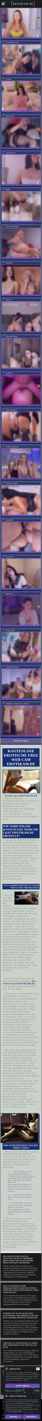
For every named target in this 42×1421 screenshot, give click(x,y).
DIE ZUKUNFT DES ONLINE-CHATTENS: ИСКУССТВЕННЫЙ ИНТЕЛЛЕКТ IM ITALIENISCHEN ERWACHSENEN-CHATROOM (18, 1259)
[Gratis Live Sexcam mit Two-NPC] (21, 588)
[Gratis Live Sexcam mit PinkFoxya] (21, 147)
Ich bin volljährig (22, 1386)
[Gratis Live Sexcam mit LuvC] (21, 37)
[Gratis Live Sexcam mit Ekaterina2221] (21, 441)
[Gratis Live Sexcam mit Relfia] (21, 221)
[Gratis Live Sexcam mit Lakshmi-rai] (21, 184)
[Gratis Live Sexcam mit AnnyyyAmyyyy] (21, 478)
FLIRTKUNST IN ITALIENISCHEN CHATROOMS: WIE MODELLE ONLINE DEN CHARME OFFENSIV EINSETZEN (20, 1315)
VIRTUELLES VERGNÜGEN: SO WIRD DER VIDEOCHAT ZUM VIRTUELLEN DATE (20, 1345)
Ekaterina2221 (11, 410)
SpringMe (9, 520)
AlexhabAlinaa (11, 336)
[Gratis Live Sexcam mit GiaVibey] (21, 294)
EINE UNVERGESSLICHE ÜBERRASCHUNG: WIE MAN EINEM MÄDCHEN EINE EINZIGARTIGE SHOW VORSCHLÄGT (21, 1289)
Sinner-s (8, 300)
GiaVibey (9, 263)
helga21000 (9, 630)
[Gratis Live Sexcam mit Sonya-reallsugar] (21, 258)
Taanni (8, 79)
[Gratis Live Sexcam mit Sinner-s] (21, 331)
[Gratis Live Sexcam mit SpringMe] (21, 552)
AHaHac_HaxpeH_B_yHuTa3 (17, 704)
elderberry (9, 594)
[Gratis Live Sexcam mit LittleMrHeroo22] (21, 698)
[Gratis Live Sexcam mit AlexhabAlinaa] (21, 368)
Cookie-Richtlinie (16, 1411)
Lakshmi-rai (10, 153)
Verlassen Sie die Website (13, 1390)
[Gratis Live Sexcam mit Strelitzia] (21, 405)
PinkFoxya (9, 116)
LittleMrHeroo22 (12, 667)
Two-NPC (9, 557)
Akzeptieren (31, 1417)
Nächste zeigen (21, 740)
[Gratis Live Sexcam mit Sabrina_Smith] (21, 515)
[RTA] (37, 1391)
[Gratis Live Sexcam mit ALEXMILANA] (21, 74)
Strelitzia (8, 373)
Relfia (7, 190)
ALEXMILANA (12, 43)
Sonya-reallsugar (12, 226)
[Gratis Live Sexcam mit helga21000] (21, 662)
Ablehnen (13, 1417)
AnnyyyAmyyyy (11, 447)
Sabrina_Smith (11, 483)
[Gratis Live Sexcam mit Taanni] (21, 111)
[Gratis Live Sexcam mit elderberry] (21, 625)
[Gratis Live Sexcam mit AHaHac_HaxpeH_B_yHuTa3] (21, 735)
